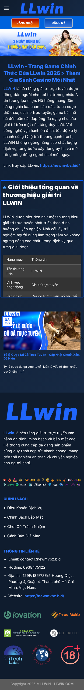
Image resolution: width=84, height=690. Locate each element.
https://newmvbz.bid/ (60, 165)
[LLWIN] (42, 8)
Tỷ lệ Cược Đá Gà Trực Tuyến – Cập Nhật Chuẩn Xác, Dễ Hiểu (42, 356)
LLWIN (9, 88)
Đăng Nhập (25, 23)
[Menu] (6, 8)
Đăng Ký (58, 23)
